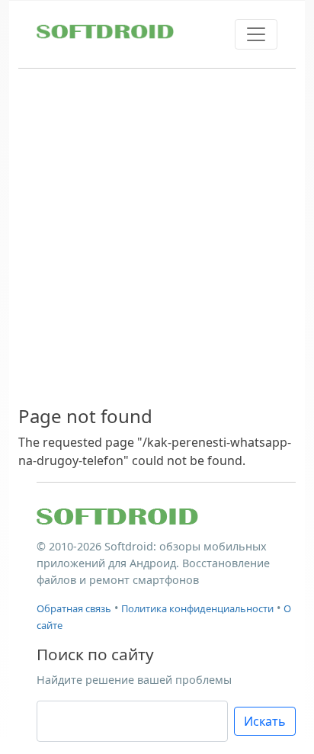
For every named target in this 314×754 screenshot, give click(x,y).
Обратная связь (74, 608)
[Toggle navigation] (256, 34)
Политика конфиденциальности (197, 608)
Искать (265, 721)
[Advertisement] (157, 238)
